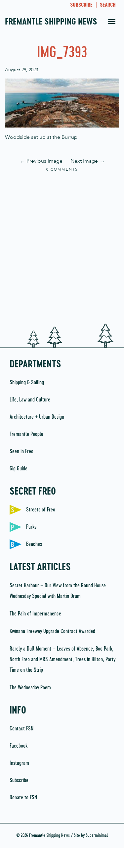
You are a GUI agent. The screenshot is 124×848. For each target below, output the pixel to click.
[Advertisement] (62, 248)
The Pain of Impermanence (35, 613)
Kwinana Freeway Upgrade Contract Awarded (52, 631)
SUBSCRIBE (81, 5)
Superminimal (97, 835)
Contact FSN (21, 728)
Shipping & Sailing (27, 382)
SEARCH (108, 5)
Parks (31, 527)
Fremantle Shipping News (51, 22)
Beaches (34, 544)
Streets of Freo (40, 509)
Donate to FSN (23, 797)
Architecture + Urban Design (37, 417)
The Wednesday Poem (30, 687)
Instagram (19, 763)
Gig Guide (18, 468)
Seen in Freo (21, 451)
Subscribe (19, 780)
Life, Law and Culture (30, 399)
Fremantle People (26, 434)
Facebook (18, 746)
